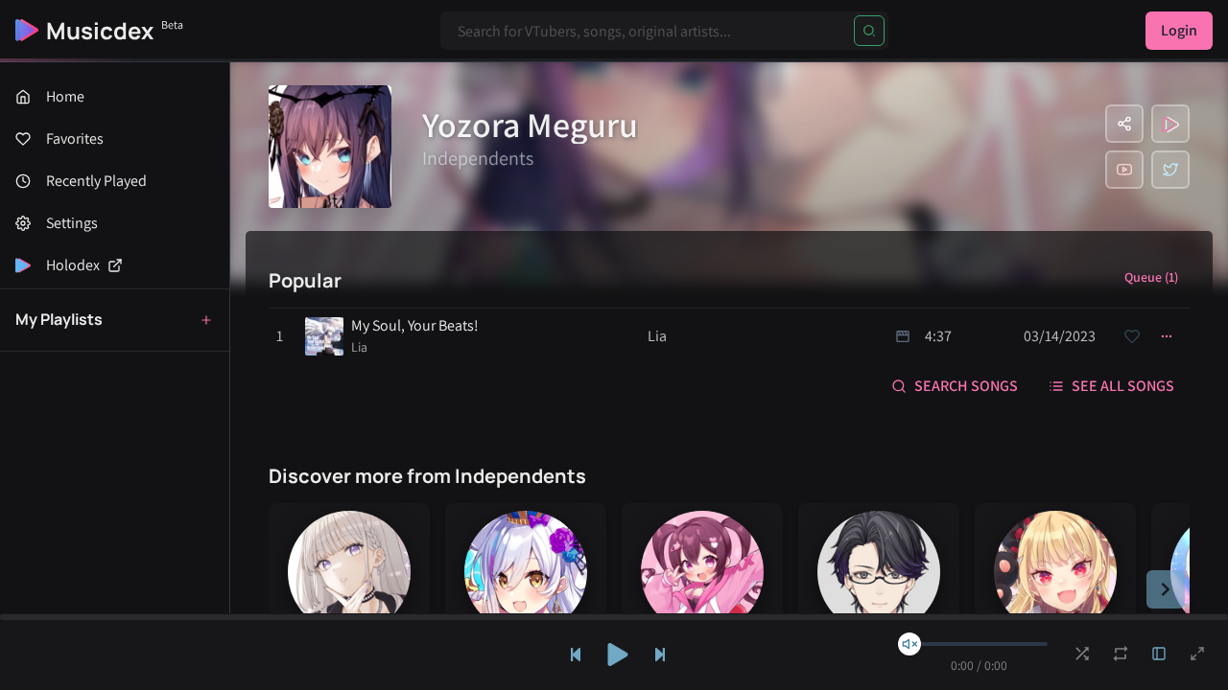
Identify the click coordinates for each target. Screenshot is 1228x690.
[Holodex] (1170, 123)
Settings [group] (72, 223)
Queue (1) (1151, 277)
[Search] (869, 30)
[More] (1166, 336)
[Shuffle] (1082, 653)
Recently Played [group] (96, 181)
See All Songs (1123, 386)
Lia (359, 347)
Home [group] (65, 96)
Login (1179, 30)
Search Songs (966, 386)
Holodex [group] (73, 265)
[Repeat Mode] (1120, 653)
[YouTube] (1124, 169)
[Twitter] (1170, 169)
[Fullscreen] (1197, 653)
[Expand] (1159, 653)
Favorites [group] (75, 138)
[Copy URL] (1124, 123)
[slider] (909, 644)
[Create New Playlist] (206, 320)
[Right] (1165, 589)
